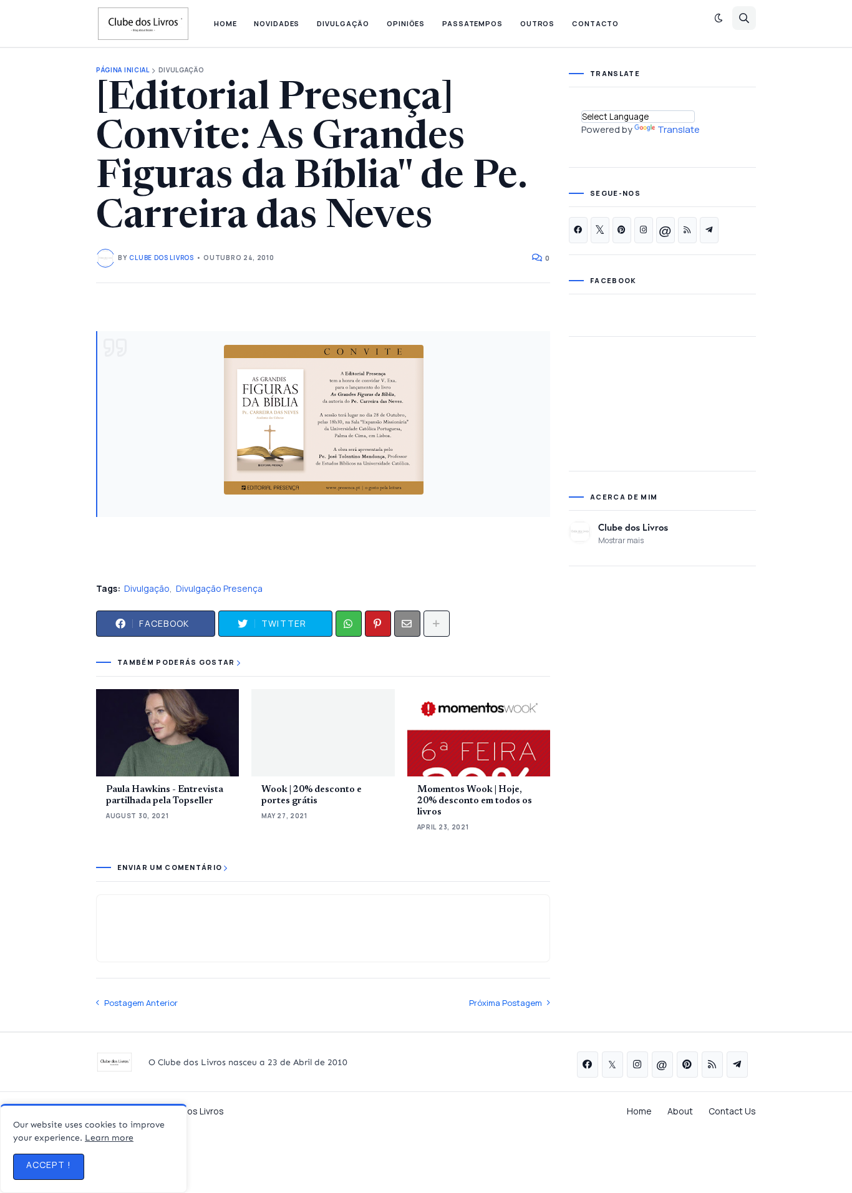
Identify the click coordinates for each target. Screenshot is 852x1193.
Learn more (109, 1138)
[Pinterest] (378, 624)
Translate (678, 129)
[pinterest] (621, 230)
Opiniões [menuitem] (406, 23)
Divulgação (181, 70)
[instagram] (643, 230)
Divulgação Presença (219, 588)
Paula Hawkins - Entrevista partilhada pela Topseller (164, 795)
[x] (600, 230)
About (680, 1111)
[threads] (665, 230)
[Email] (407, 624)
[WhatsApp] (349, 624)
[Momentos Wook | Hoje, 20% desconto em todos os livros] (478, 732)
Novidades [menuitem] (276, 23)
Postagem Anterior (141, 1002)
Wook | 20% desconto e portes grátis (311, 795)
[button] (718, 18)
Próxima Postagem (505, 1002)
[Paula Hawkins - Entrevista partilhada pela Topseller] (167, 732)
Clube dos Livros (633, 527)
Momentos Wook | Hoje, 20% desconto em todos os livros (474, 801)
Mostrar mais (621, 540)
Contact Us (732, 1111)
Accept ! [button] (48, 1165)
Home (639, 1111)
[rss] (687, 230)
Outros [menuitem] (537, 23)
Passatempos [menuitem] (472, 23)
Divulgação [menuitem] (343, 23)
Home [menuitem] (225, 23)
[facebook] (578, 230)
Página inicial (123, 70)
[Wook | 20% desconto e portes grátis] (322, 732)
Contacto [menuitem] (595, 23)
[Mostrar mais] (437, 624)
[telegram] (709, 230)
